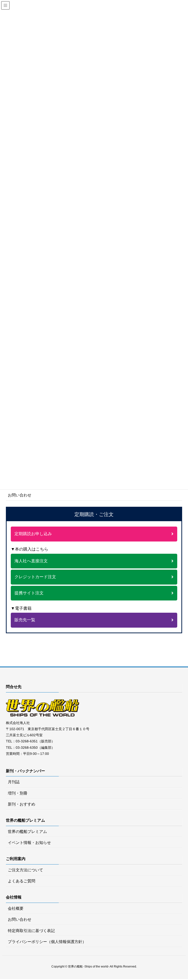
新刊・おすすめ (21, 804)
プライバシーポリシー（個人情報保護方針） (47, 942)
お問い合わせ (19, 495)
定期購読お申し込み (33, 533)
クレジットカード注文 (35, 577)
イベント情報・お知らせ (29, 843)
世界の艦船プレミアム (27, 831)
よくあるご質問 (21, 881)
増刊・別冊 (17, 793)
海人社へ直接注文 (31, 561)
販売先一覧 (24, 620)
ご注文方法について (25, 870)
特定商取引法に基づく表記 (31, 931)
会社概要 (16, 908)
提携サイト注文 (29, 593)
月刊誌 (14, 782)
